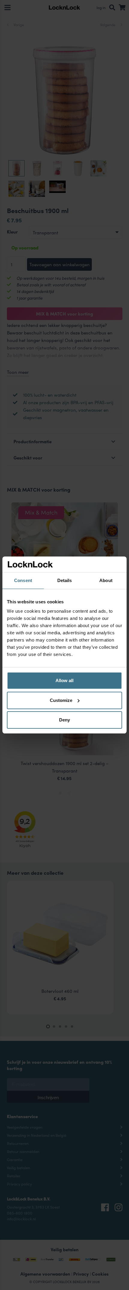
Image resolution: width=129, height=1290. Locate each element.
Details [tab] (64, 580)
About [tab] (105, 580)
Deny (64, 719)
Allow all (65, 680)
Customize (61, 700)
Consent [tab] (23, 580)
